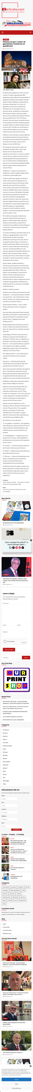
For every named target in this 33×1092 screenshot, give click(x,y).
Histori (5, 739)
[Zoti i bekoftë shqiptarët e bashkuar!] (5, 867)
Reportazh (5, 765)
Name (5, 625)
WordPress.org (7, 933)
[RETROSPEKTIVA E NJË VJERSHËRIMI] (5, 876)
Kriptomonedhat (7, 745)
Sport (4, 771)
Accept (16, 1079)
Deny (16, 1084)
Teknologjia (6, 780)
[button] (30, 1066)
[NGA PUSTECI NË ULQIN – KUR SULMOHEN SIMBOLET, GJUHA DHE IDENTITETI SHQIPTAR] (5, 841)
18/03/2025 (8, 48)
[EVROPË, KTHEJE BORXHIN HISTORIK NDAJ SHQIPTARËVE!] (5, 858)
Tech (4, 777)
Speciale (5, 768)
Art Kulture (6, 39)
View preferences (16, 1088)
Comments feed (7, 930)
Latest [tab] (5, 834)
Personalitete (6, 761)
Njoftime (5, 755)
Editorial (5, 736)
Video (4, 784)
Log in (4, 924)
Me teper (5, 752)
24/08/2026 (8, 584)
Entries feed (6, 927)
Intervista (5, 742)
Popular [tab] (12, 834)
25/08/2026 (8, 525)
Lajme (4, 749)
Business (5, 733)
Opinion (5, 758)
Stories (5, 774)
